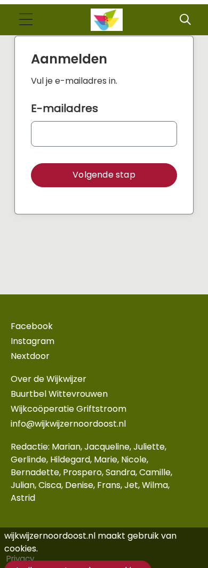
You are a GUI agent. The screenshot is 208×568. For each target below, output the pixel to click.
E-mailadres (64, 108)
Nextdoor (30, 356)
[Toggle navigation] (25, 20)
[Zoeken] (185, 20)
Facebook (32, 326)
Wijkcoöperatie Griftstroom (68, 409)
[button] (104, 175)
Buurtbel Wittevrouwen (59, 394)
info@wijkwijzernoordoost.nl (68, 424)
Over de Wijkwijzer (48, 379)
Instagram (32, 341)
